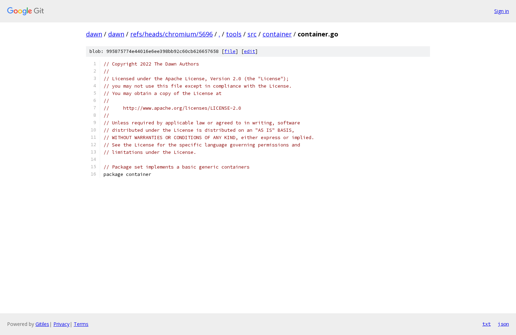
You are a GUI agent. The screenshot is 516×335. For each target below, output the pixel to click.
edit (249, 51)
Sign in (501, 11)
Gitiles (42, 324)
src (252, 34)
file (230, 51)
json (503, 324)
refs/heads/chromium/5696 (171, 34)
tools (234, 34)
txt (486, 324)
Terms (81, 324)
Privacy (61, 324)
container (277, 34)
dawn (94, 34)
